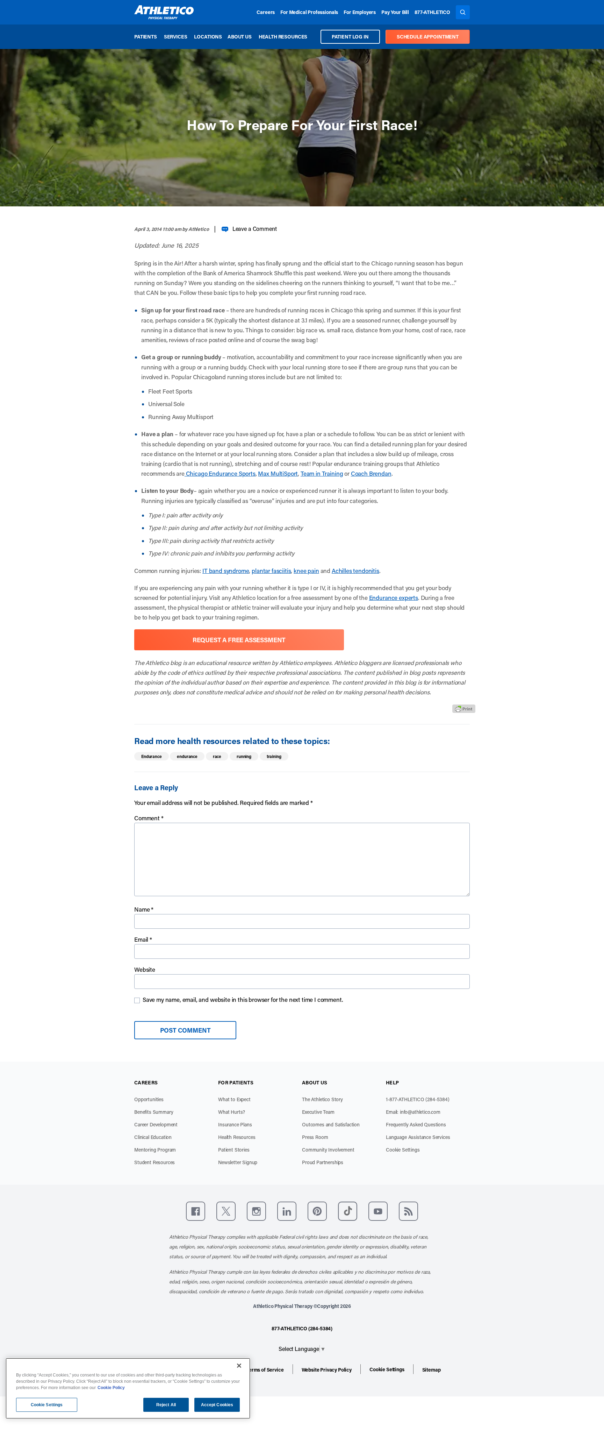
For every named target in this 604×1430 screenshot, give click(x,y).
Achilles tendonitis (355, 570)
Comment (149, 818)
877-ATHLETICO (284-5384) (302, 1328)
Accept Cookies (217, 1404)
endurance (187, 756)
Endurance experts (393, 597)
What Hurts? (231, 1112)
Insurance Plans (235, 1124)
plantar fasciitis (271, 570)
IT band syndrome (225, 570)
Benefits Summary (153, 1112)
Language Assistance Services (418, 1137)
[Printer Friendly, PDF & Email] (463, 709)
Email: (413, 1112)
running (244, 756)
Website (144, 969)
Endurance (151, 756)
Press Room (315, 1137)
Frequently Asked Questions (416, 1124)
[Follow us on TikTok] (347, 1211)
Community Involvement (328, 1149)
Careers (266, 12)
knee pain (306, 570)
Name (143, 909)
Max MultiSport (278, 473)
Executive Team (318, 1112)
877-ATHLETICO (432, 12)
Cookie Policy (111, 1387)
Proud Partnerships (322, 1162)
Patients (145, 36)
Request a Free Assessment (239, 640)
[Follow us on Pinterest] (317, 1211)
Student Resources (154, 1162)
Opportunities (149, 1099)
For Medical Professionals (309, 12)
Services (175, 36)
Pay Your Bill (395, 12)
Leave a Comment (254, 228)
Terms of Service (264, 1369)
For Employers (360, 12)
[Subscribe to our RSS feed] (408, 1211)
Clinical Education (153, 1137)
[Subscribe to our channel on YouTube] (378, 1211)
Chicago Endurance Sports (220, 473)
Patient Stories (234, 1149)
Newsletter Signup (237, 1162)
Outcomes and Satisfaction (331, 1124)
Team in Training (322, 473)
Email (143, 939)
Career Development (156, 1124)
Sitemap (431, 1369)
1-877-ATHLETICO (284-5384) (418, 1099)
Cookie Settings (403, 1149)
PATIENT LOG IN (350, 36)
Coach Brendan (371, 473)
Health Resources (283, 36)
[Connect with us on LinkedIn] (286, 1211)
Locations (208, 36)
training (274, 756)
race (217, 756)
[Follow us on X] (226, 1211)
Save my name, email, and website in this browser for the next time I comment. (243, 999)
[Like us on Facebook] (195, 1211)
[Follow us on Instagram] (256, 1211)
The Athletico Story (322, 1099)
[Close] (239, 1365)
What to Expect (234, 1099)
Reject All (166, 1404)
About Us (240, 36)
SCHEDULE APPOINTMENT (428, 36)
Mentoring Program (155, 1149)
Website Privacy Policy (327, 1369)
